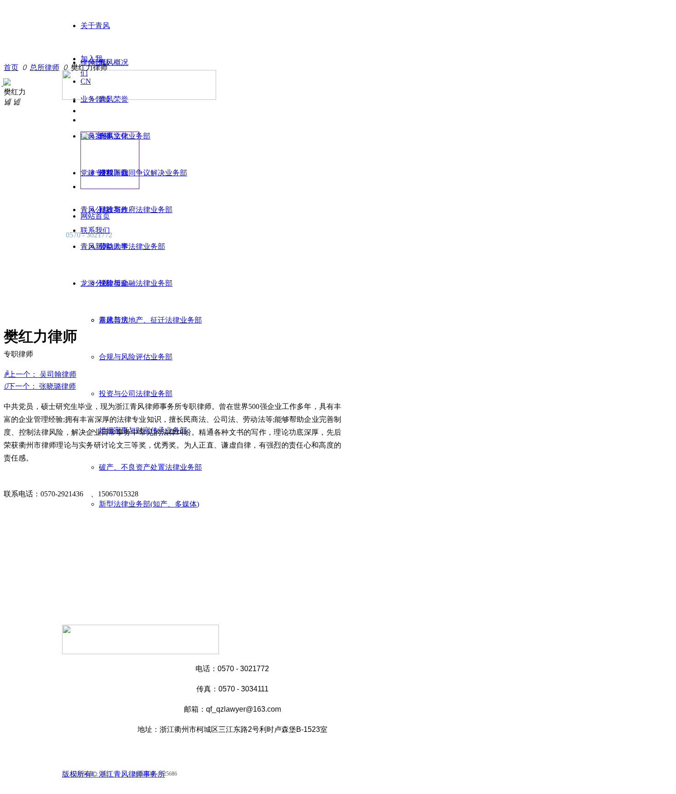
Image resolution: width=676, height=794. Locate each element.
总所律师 (44, 67)
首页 (11, 67)
